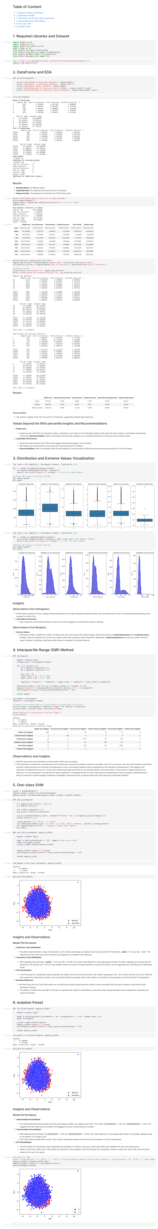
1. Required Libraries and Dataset (29, 13)
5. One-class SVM (23, 24)
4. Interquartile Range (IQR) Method (30, 21)
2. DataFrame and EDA (25, 15)
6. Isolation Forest (23, 26)
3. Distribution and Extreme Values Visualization (35, 18)
